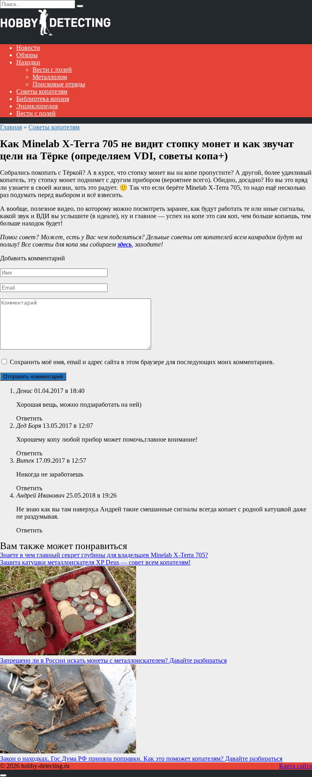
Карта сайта (295, 765)
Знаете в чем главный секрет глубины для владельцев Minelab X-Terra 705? (104, 555)
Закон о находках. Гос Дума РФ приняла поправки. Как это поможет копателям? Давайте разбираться (141, 758)
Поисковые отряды (58, 84)
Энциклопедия (37, 106)
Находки (28, 62)
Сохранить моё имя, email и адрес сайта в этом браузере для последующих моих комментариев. (142, 361)
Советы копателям (41, 91)
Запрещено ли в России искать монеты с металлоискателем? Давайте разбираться (113, 660)
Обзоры (27, 55)
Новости (28, 47)
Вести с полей (52, 69)
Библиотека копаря (42, 98)
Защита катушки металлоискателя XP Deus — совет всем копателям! (95, 562)
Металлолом (49, 76)
